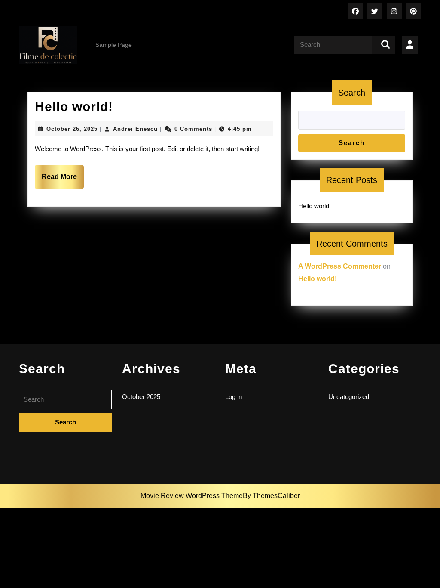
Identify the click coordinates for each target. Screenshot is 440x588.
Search (351, 92)
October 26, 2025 (72, 129)
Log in (233, 396)
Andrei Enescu (135, 129)
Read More (63, 181)
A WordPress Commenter (339, 266)
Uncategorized (348, 396)
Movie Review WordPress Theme (192, 495)
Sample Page (113, 44)
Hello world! (74, 106)
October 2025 (141, 396)
